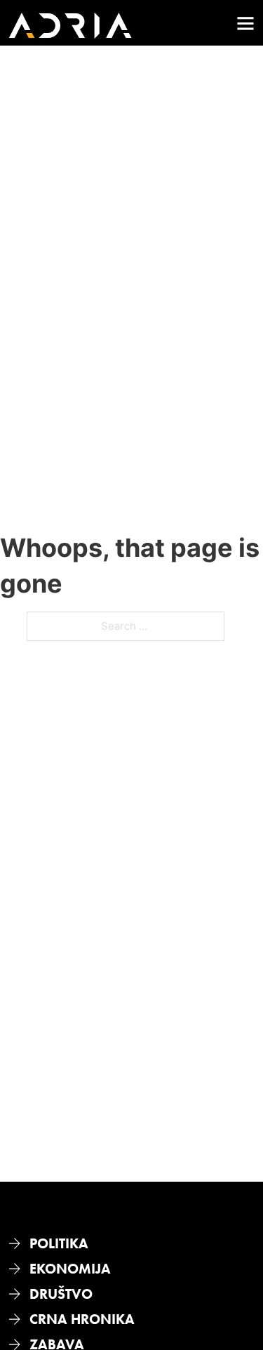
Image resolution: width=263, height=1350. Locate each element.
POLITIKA (58, 1243)
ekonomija (70, 1268)
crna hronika (82, 1319)
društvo (61, 1293)
